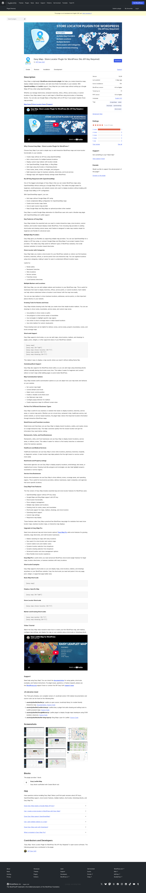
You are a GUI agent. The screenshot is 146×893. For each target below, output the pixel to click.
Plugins (36, 874)
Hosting (9, 874)
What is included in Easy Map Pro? (35, 832)
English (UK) (26, 884)
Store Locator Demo (39, 104)
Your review (96, 144)
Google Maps (113, 102)
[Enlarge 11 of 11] (85, 754)
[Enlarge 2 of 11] (42, 740)
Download (118, 60)
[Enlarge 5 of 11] (64, 729)
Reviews (36, 69)
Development (58, 69)
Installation (46, 69)
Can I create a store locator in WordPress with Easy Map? (42, 811)
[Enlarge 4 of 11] (42, 761)
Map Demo (27, 104)
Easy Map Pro (62, 532)
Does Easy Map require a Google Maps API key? (39, 806)
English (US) (118, 98)
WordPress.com (119, 869)
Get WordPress (138, 3)
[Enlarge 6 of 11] (64, 740)
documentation (59, 680)
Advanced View (97, 114)
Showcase (36, 869)
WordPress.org (31, 685)
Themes (36, 871)
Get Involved (91, 869)
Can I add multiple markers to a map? (35, 822)
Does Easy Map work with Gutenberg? (36, 827)
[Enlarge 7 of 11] (64, 750)
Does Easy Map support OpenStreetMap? (37, 816)
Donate (90, 874)
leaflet (119, 102)
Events (89, 871)
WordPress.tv (64, 877)
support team (69, 685)
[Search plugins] (24, 19)
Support (119, 69)
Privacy (9, 877)
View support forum (99, 159)
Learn (62, 869)
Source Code (51, 705)
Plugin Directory (11, 8)
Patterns (36, 877)
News (8, 871)
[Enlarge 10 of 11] (85, 744)
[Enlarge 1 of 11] (42, 729)
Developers (63, 874)
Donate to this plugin (99, 175)
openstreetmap (117, 105)
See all (120, 144)
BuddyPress (118, 877)
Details (28, 69)
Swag (89, 877)
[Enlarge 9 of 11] (85, 729)
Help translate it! (87, 13)
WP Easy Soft (40, 62)
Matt (116, 871)
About (8, 869)
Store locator (118, 109)
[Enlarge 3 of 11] (42, 750)
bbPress (117, 874)
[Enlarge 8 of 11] (64, 761)
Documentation (41, 705)
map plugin (109, 105)
